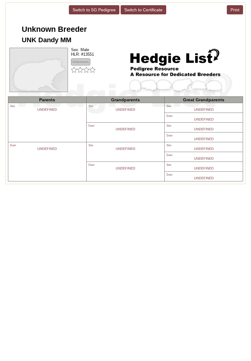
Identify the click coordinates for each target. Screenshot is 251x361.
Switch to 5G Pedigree (94, 9)
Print (234, 9)
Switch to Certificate (143, 9)
